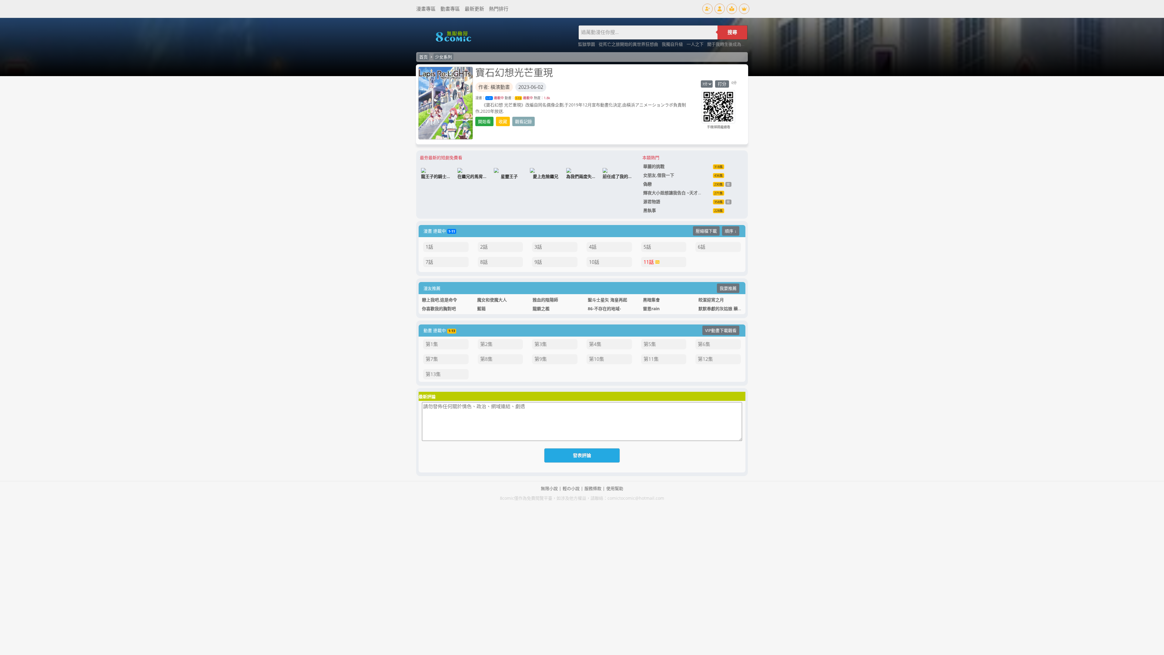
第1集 (432, 344)
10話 (594, 262)
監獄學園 (587, 44)
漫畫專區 (426, 8)
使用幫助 (614, 488)
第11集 (651, 359)
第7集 (432, 359)
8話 (484, 262)
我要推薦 (728, 288)
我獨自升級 (673, 44)
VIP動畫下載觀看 (721, 330)
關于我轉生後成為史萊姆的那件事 (739, 44)
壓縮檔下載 (706, 231)
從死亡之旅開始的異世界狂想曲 (629, 44)
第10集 (596, 359)
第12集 (705, 359)
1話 (429, 247)
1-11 (489, 98)
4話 (593, 247)
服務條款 (592, 488)
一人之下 (696, 44)
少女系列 (443, 57)
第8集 (486, 359)
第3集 (540, 344)
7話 (429, 262)
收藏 (503, 121)
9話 (538, 262)
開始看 (484, 121)
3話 (538, 247)
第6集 (704, 344)
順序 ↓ (731, 231)
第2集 (486, 344)
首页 (423, 57)
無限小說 (549, 488)
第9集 (540, 359)
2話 (484, 247)
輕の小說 (571, 488)
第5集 (650, 344)
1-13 (518, 98)
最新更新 (474, 8)
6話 (701, 247)
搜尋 (732, 32)
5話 (647, 247)
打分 (722, 84)
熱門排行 (498, 8)
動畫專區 (450, 8)
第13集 (433, 374)
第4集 (595, 344)
